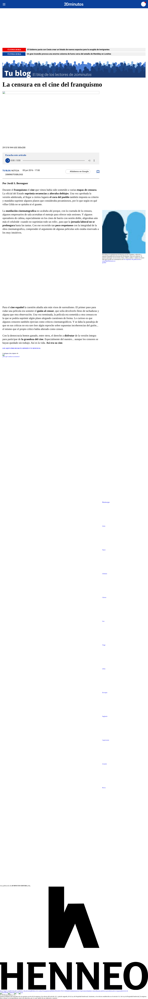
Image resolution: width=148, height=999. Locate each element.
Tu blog (6, 171)
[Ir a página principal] (73, 4)
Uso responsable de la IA (120, 991)
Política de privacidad (25, 991)
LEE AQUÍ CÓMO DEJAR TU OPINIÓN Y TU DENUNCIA (21, 348)
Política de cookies (37, 991)
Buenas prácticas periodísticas (105, 991)
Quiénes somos (91, 991)
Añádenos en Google (79, 171)
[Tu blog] (74, 68)
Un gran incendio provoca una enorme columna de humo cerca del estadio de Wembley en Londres (69, 54)
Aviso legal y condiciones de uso (9, 991)
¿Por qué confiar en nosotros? (11, 356)
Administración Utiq (76, 991)
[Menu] (4, 4)
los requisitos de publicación (132, 259)
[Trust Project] (9, 353)
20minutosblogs (14, 174)
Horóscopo (106, 502)
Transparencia (46, 991)
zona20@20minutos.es (108, 261)
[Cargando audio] (7, 160)
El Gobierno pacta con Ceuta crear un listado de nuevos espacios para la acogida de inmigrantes (68, 50)
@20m (104, 262)
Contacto (84, 991)
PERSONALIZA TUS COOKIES (60, 991)
